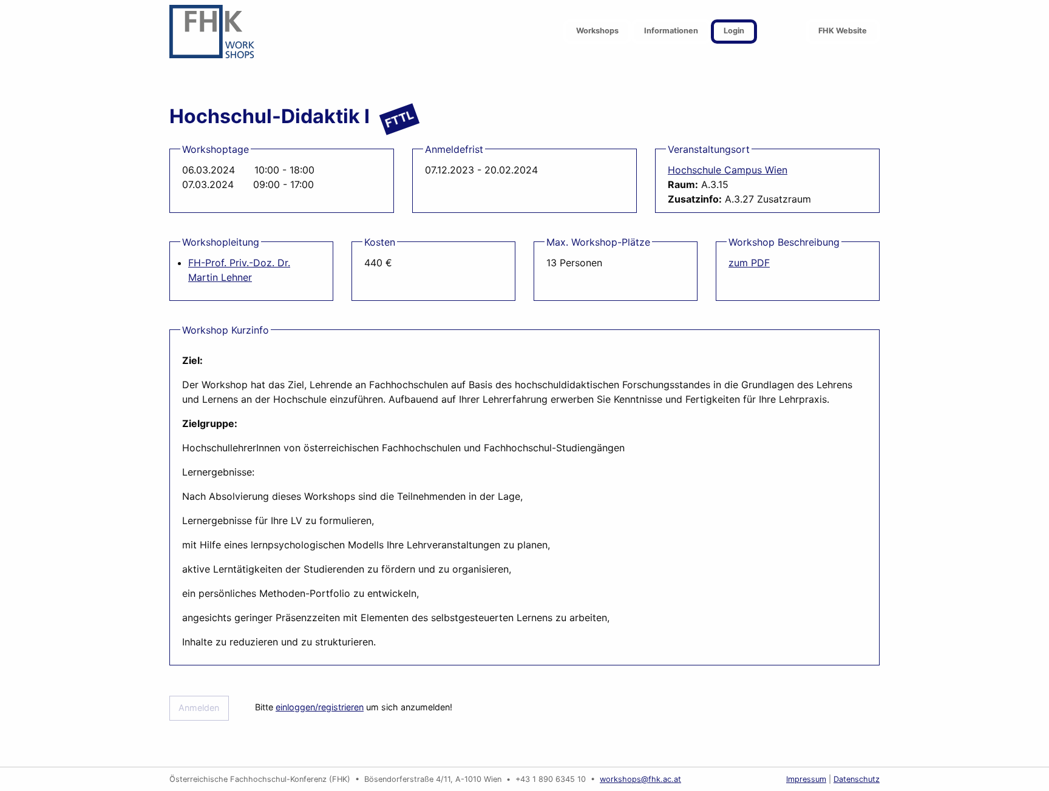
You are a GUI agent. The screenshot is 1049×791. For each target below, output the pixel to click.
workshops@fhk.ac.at (640, 779)
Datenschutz (856, 779)
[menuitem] (597, 31)
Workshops (597, 30)
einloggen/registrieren (320, 707)
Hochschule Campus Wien (727, 170)
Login (734, 30)
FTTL (399, 118)
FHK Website (842, 30)
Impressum (806, 779)
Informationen (671, 30)
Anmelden (198, 707)
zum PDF (749, 263)
